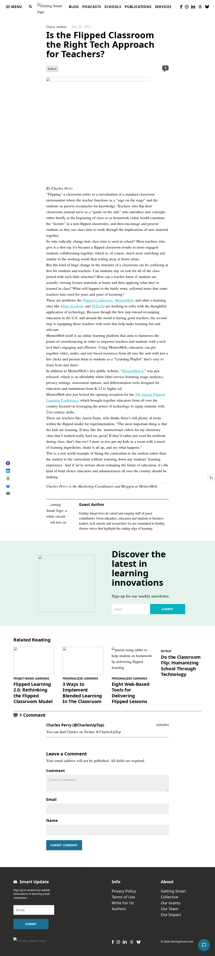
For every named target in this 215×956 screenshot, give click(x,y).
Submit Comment (64, 845)
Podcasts (91, 6)
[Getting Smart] (50, 6)
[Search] (30, 6)
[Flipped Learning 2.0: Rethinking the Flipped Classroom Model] (33, 660)
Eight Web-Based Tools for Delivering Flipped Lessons (130, 692)
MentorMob (124, 300)
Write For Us (123, 902)
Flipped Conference (98, 300)
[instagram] (187, 7)
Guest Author (56, 26)
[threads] (200, 6)
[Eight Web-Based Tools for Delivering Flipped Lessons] (132, 660)
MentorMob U (133, 370)
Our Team (169, 908)
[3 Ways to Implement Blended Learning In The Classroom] (83, 660)
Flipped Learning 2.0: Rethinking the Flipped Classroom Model (32, 692)
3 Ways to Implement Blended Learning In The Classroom (82, 692)
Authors (119, 908)
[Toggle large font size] (211, 478)
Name (52, 820)
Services (163, 6)
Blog (74, 6)
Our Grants (171, 902)
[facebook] (181, 7)
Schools (112, 6)
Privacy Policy (124, 891)
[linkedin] (193, 7)
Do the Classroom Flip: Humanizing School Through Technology (181, 665)
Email (51, 799)
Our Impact (171, 914)
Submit (167, 609)
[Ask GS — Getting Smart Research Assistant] (204, 945)
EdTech (52, 69)
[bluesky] (207, 7)
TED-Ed (98, 305)
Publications (138, 6)
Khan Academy (72, 305)
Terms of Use (123, 896)
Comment (55, 770)
